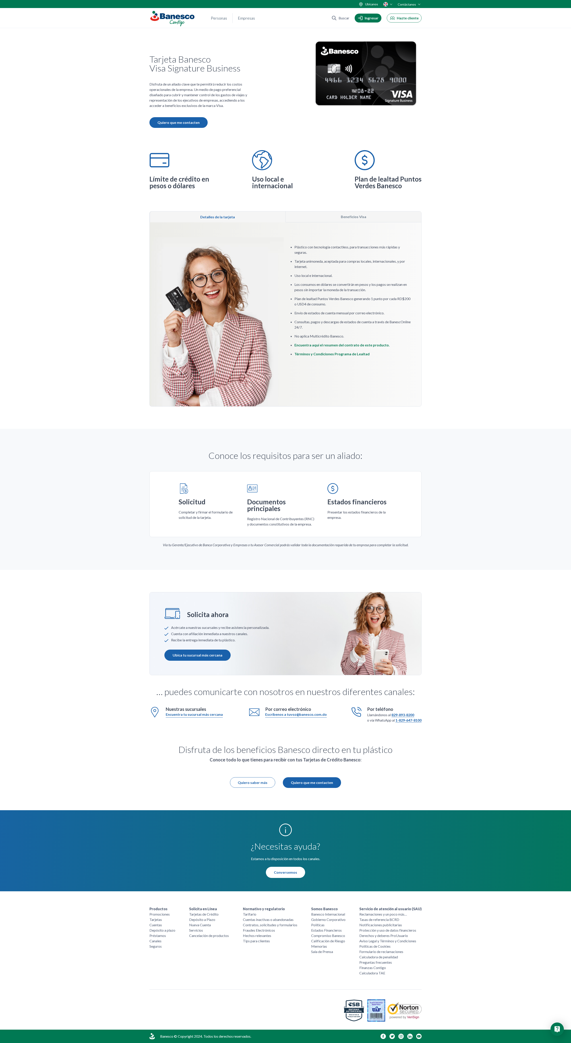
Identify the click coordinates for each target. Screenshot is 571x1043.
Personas (219, 18)
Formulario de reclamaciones (381, 951)
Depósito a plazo (162, 930)
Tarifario (249, 914)
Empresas (246, 18)
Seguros (155, 946)
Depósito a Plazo (202, 919)
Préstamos (157, 935)
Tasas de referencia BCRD (379, 919)
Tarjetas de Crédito (204, 914)
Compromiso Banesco (328, 935)
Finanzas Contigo (372, 967)
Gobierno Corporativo (328, 919)
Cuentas (155, 925)
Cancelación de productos (209, 935)
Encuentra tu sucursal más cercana (194, 714)
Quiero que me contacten (312, 782)
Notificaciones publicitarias (380, 925)
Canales (155, 941)
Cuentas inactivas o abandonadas (268, 919)
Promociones (159, 914)
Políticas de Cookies (375, 946)
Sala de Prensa (322, 951)
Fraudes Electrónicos (259, 930)
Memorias (319, 946)
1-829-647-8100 (408, 720)
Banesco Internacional (328, 914)
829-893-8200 (402, 715)
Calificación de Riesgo (328, 941)
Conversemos (285, 872)
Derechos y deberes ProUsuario (383, 935)
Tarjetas (155, 919)
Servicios (196, 930)
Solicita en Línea (203, 909)
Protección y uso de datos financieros (387, 930)
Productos (158, 909)
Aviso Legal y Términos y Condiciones (387, 941)
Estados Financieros (326, 930)
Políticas (318, 925)
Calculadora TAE (372, 973)
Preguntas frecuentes (375, 962)
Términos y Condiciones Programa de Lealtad (332, 354)
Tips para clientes (256, 941)
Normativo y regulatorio (264, 909)
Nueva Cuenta (200, 925)
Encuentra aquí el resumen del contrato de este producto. (342, 345)
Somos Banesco (324, 909)
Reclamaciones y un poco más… (383, 914)
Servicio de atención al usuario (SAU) (390, 909)
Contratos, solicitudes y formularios (270, 925)
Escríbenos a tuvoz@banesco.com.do (296, 714)
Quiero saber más (252, 782)
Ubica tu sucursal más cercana (197, 655)
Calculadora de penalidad (378, 957)
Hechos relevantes (257, 935)
